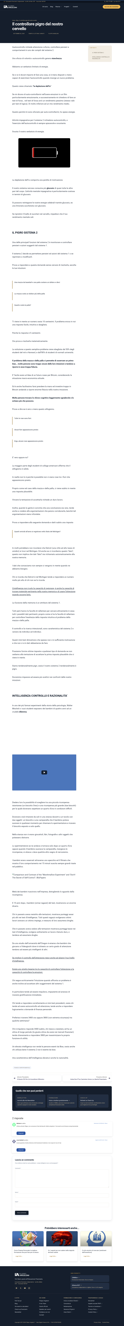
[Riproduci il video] (44, 772)
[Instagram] (29, 1288)
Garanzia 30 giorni (69, 1309)
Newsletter (18, 1312)
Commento (18, 1168)
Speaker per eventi (45, 1309)
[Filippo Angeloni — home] (10, 7)
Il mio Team (42, 1303)
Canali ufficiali (43, 1306)
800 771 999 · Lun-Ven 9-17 (113, 1)
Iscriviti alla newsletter (111, 7)
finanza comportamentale (22, 1067)
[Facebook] (16, 1288)
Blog (51, 6)
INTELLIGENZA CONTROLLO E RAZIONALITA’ (100, 57)
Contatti (75, 6)
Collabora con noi (44, 1312)
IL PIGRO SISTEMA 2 (98, 52)
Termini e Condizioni (94, 1306)
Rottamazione (68, 1306)
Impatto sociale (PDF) (94, 1303)
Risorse (58, 6)
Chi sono (45, 6)
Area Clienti (67, 1312)
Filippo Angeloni (44, 1301)
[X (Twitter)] (20, 1288)
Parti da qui (18, 1301)
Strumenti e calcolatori (21, 1306)
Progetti (66, 6)
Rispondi (21, 1133)
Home (13, 20)
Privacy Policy (92, 1309)
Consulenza (67, 1303)
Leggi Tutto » (19, 1256)
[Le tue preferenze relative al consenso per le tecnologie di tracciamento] (3, 1323)
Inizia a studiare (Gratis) (71, 1301)
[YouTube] (25, 1288)
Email (16, 1201)
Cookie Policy (92, 1312)
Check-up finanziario (21, 1309)
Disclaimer (91, 1301)
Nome (17, 1192)
